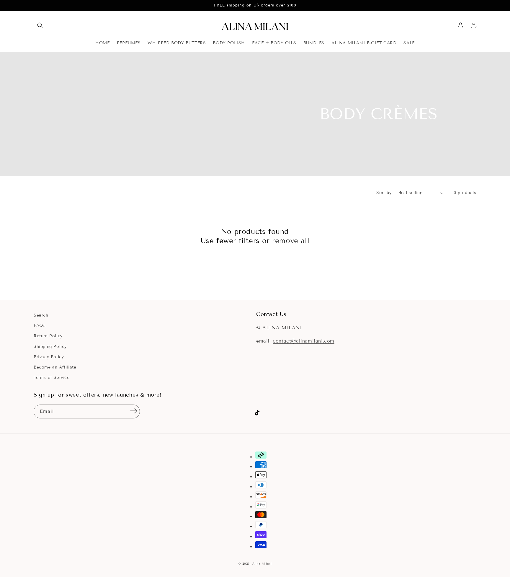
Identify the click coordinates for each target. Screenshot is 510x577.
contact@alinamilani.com (303, 341)
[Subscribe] (133, 411)
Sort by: (384, 192)
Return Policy (48, 335)
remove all (290, 240)
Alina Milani (262, 563)
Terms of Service (52, 377)
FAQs (39, 325)
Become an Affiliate (55, 367)
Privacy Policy (49, 356)
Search (41, 315)
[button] (40, 25)
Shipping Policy (50, 346)
